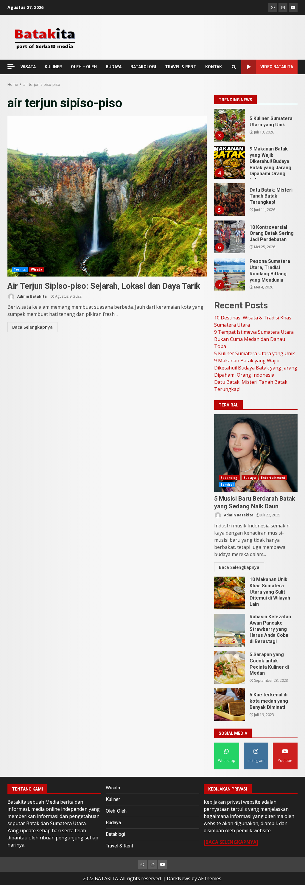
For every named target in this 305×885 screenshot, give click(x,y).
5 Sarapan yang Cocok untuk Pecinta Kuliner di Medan (229, 667)
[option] (256, 127)
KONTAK (213, 66)
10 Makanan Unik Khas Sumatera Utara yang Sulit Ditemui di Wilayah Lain (229, 593)
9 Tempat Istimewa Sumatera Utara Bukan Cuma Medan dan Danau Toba (254, 339)
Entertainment (273, 478)
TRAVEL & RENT (180, 66)
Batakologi (229, 478)
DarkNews (178, 878)
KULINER (53, 66)
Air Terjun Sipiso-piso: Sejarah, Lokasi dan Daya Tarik (107, 196)
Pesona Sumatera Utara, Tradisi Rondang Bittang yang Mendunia (229, 274)
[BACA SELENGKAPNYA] (231, 842)
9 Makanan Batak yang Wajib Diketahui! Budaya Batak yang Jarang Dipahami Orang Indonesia (229, 162)
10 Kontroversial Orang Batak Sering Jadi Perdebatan (229, 237)
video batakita (276, 66)
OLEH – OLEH (84, 66)
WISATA (28, 66)
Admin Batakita (31, 296)
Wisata (37, 269)
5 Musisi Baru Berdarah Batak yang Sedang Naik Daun (256, 453)
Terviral (227, 484)
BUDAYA (114, 66)
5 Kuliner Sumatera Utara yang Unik (229, 125)
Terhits (20, 269)
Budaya (249, 478)
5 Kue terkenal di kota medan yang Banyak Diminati (229, 704)
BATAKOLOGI (143, 66)
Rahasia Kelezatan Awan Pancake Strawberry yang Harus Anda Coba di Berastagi (229, 630)
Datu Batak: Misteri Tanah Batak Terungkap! (229, 199)
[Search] (234, 67)
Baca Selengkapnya (32, 327)
